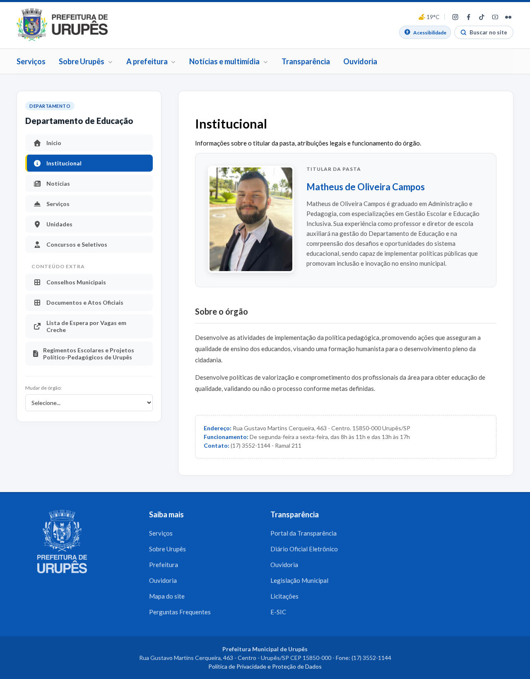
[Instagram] (455, 17)
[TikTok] (481, 17)
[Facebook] (468, 17)
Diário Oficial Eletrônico (304, 549)
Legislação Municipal (299, 580)
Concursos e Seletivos (76, 244)
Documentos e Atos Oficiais (84, 302)
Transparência (306, 61)
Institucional (64, 163)
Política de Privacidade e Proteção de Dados (265, 666)
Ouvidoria (360, 61)
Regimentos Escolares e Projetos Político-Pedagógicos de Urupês (88, 354)
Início (53, 142)
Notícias (58, 183)
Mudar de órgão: (43, 388)
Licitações (284, 596)
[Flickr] (508, 17)
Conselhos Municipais (76, 282)
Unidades (59, 224)
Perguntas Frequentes (180, 612)
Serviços (31, 61)
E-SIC (278, 612)
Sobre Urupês (167, 549)
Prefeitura (163, 564)
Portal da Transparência (303, 533)
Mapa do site (167, 596)
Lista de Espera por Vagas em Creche (86, 326)
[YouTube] (494, 17)
